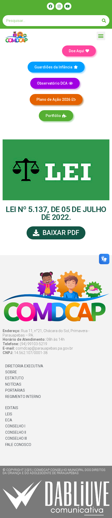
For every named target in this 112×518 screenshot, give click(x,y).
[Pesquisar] (104, 20)
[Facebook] (50, 6)
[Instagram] (59, 6)
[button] (101, 36)
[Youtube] (67, 6)
